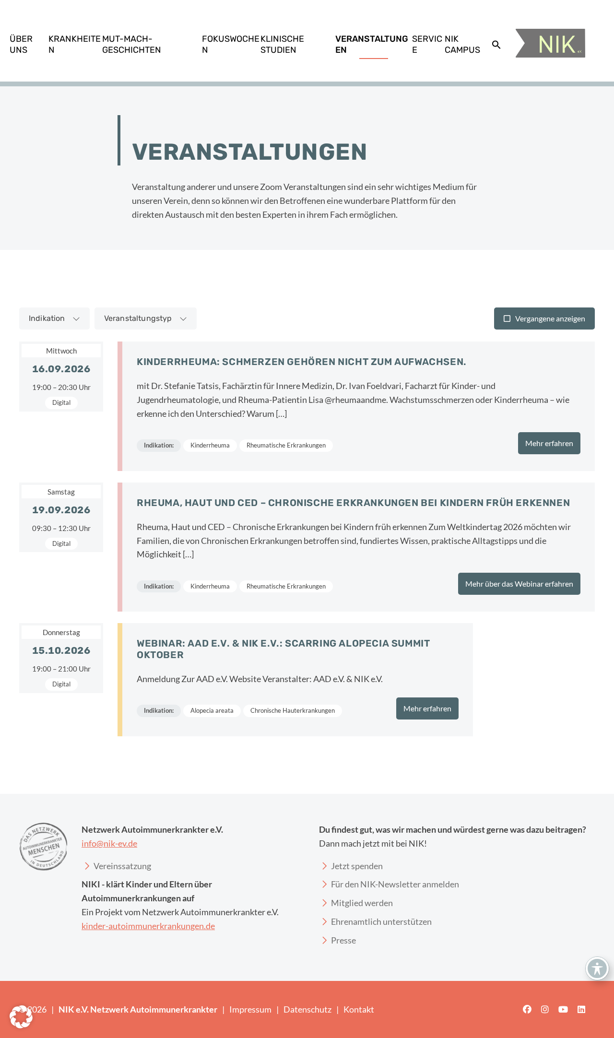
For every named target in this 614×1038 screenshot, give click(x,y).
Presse (343, 940)
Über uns (21, 44)
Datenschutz (307, 1009)
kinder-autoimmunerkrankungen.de (148, 925)
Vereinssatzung (122, 866)
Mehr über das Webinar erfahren (519, 583)
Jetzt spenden (357, 866)
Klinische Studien (282, 44)
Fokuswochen (231, 44)
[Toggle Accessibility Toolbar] (597, 968)
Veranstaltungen (371, 44)
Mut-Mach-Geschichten (131, 44)
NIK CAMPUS (462, 44)
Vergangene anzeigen (550, 318)
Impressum (250, 1009)
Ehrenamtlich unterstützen (381, 921)
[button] (496, 44)
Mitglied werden (362, 902)
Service (427, 44)
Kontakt (358, 1009)
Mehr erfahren (549, 443)
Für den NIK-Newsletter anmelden (395, 884)
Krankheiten (74, 44)
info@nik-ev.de (109, 843)
